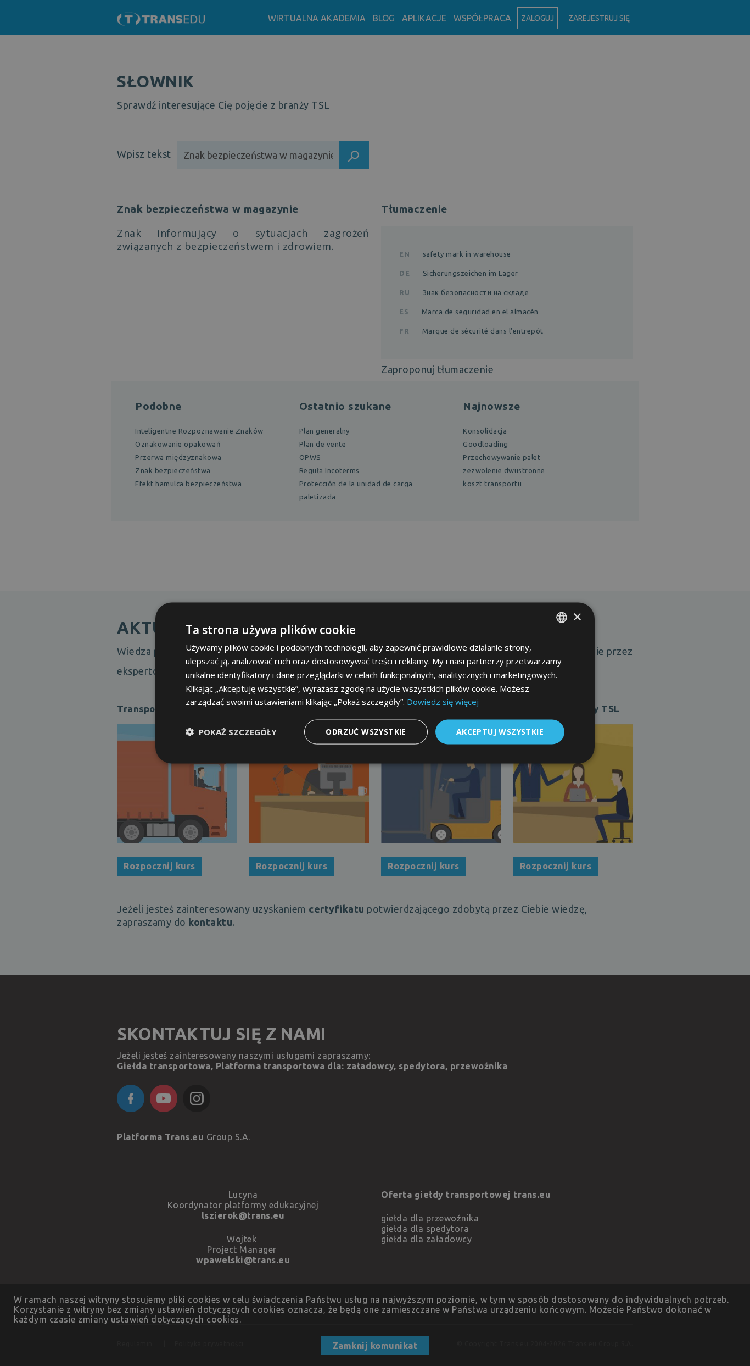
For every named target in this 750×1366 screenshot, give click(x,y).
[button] (231, 732)
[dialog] (375, 683)
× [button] (577, 617)
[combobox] (561, 617)
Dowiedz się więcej (443, 701)
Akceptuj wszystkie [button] (500, 731)
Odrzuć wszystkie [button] (366, 731)
